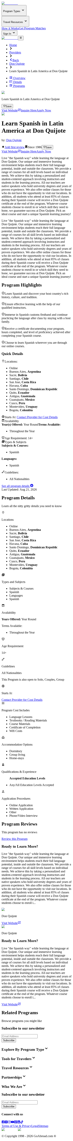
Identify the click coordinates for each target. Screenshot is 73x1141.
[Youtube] (12, 1122)
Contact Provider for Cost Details (37, 417)
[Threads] (6, 1122)
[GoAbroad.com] (10, 3)
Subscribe (8, 1040)
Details (17, 82)
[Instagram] (9, 1122)
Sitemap (43, 1126)
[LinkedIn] (18, 1122)
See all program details (16, 486)
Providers (15, 52)
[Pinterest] (15, 1122)
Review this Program (14, 838)
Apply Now (43, 110)
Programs (19, 86)
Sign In (7, 33)
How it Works (10, 28)
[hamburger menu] (21, 38)
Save (8, 106)
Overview (19, 78)
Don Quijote (17, 63)
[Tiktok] (21, 1122)
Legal (34, 1126)
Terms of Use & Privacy (16, 1126)
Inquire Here (28, 110)
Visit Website (10, 110)
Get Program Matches (32, 28)
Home (13, 45)
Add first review (15, 147)
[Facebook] (3, 1122)
